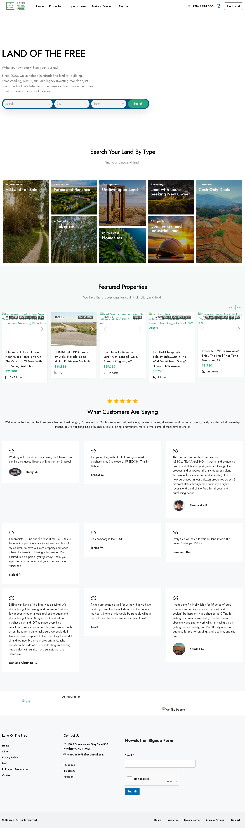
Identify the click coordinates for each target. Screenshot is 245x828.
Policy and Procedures (15, 769)
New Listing (129, 317)
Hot (182, 317)
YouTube (68, 776)
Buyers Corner (77, 6)
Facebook (69, 765)
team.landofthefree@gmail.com (85, 754)
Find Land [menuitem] (233, 6)
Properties (55, 6)
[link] (24, 329)
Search (138, 104)
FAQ (4, 763)
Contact (124, 6)
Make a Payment (103, 6)
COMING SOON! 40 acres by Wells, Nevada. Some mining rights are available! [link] (23, 356)
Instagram (69, 771)
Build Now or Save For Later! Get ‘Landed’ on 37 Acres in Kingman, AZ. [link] (72, 356)
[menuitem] (200, 6)
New (139, 317)
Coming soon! (36, 317)
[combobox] (28, 104)
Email (129, 755)
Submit (132, 791)
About (5, 751)
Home (40, 6)
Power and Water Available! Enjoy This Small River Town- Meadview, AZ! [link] (171, 355)
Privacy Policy (10, 757)
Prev (230, 307)
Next (239, 307)
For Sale (88, 317)
